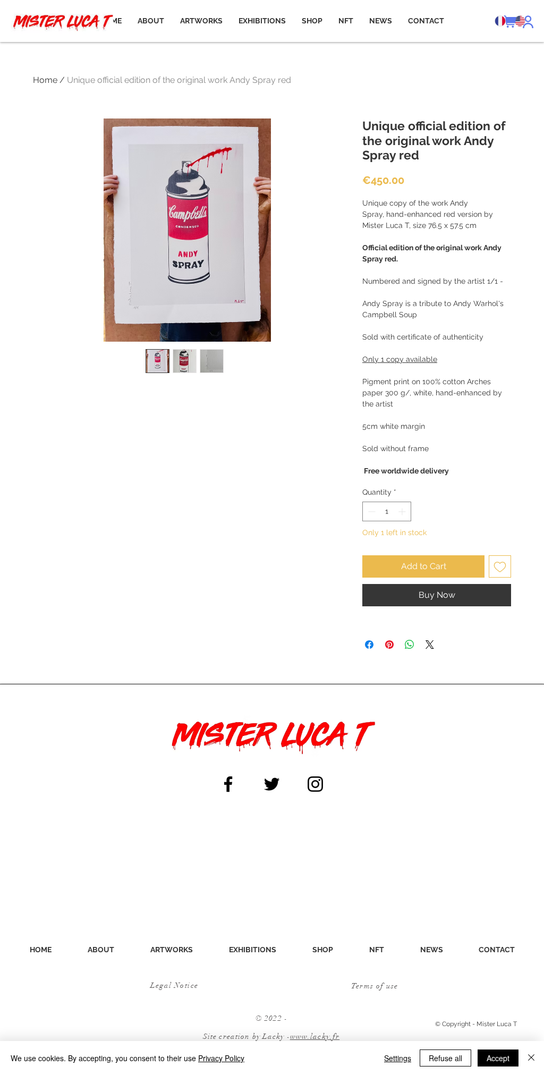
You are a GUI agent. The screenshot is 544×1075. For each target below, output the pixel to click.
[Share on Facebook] (369, 644)
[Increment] (403, 511)
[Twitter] (271, 784)
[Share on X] (429, 644)
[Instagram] (315, 784)
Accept (498, 1058)
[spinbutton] (386, 511)
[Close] (531, 1057)
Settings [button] (397, 1058)
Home (45, 80)
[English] (519, 21)
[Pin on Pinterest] (389, 644)
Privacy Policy (221, 1058)
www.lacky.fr (314, 1036)
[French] (499, 21)
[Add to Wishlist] (500, 566)
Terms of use (374, 986)
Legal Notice (174, 985)
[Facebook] (228, 784)
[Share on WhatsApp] (409, 644)
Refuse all (445, 1058)
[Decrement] (370, 511)
